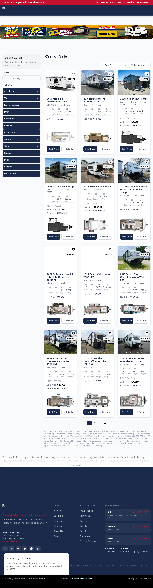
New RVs (58, 510)
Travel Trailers (86, 510)
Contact (57, 536)
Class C (83, 531)
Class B (83, 526)
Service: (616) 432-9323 (139, 2)
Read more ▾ (76, 465)
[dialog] (36, 568)
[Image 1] (59, 93)
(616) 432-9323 (140, 526)
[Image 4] (101, 93)
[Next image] (74, 82)
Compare (71, 79)
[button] (61, 138)
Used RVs (58, 515)
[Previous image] (47, 82)
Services (58, 526)
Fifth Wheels (85, 515)
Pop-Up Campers (87, 541)
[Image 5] (104, 93)
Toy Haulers (85, 536)
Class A (83, 520)
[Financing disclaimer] (141, 125)
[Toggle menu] (148, 10)
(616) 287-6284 (140, 538)
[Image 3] (97, 93)
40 (105, 423)
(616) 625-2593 (140, 512)
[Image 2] (62, 93)
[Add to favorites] (73, 74)
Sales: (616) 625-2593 (110, 2)
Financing (58, 520)
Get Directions (8, 541)
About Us (58, 531)
